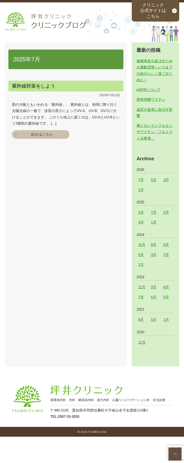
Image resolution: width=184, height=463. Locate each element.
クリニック (153, 11)
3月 (166, 180)
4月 (141, 222)
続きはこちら (42, 134)
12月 (142, 342)
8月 (153, 245)
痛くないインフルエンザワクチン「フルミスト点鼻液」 (154, 131)
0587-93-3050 (64, 416)
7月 (141, 180)
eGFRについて (149, 90)
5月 (153, 180)
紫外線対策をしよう (33, 86)
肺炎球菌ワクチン (151, 99)
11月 (141, 245)
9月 (141, 212)
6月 (166, 245)
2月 (166, 255)
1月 (141, 190)
